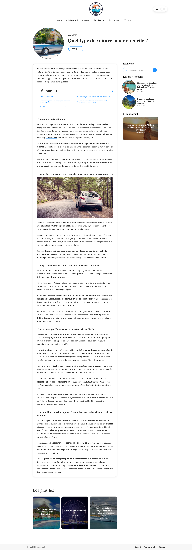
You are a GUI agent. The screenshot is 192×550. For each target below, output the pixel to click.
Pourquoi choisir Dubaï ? (75, 511)
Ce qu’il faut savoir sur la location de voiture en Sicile (55, 108)
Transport (75, 48)
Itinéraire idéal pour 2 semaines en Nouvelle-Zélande (146, 101)
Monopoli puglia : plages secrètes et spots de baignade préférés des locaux (147, 86)
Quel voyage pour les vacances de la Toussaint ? (46, 511)
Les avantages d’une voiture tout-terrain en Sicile (94, 97)
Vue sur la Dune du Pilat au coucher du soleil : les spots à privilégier (141, 127)
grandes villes (50, 137)
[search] (157, 9)
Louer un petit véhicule (47, 97)
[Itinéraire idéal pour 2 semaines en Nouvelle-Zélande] (129, 102)
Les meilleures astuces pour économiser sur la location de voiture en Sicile (93, 102)
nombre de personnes (59, 226)
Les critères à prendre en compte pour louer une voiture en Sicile (55, 102)
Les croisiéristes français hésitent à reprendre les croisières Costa (103, 511)
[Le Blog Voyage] (96, 9)
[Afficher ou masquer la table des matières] (86, 91)
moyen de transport (51, 229)
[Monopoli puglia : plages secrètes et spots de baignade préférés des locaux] (129, 87)
